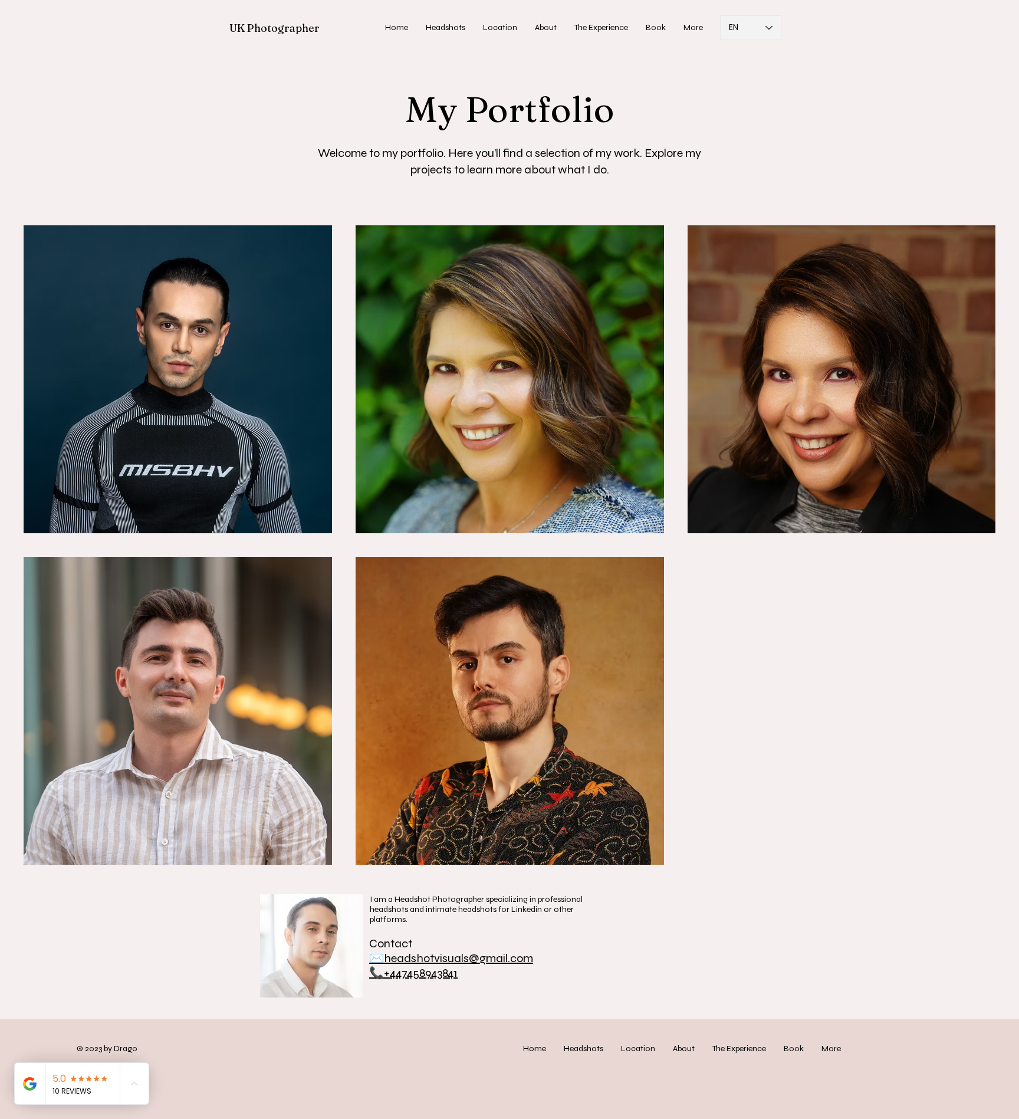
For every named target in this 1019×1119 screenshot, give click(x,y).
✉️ (376, 958)
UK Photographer (274, 28)
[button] (445, 27)
